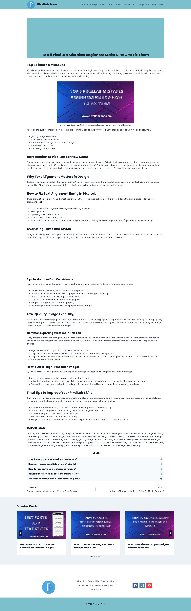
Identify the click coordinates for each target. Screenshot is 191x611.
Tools (160, 4)
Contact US (93, 581)
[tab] (91, 556)
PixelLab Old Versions (126, 4)
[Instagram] (142, 585)
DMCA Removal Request (101, 585)
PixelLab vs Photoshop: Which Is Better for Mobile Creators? (136, 489)
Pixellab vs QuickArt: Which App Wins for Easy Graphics (52, 489)
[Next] (170, 533)
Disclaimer (83, 585)
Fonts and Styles (51, 139)
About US (81, 581)
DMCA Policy (95, 589)
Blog (154, 4)
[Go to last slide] (20, 533)
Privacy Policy (107, 581)
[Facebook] (135, 585)
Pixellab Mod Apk (89, 4)
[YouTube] (149, 585)
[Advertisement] (95, 34)
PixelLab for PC (106, 4)
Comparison (143, 4)
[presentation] (41, 525)
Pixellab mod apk (91, 199)
